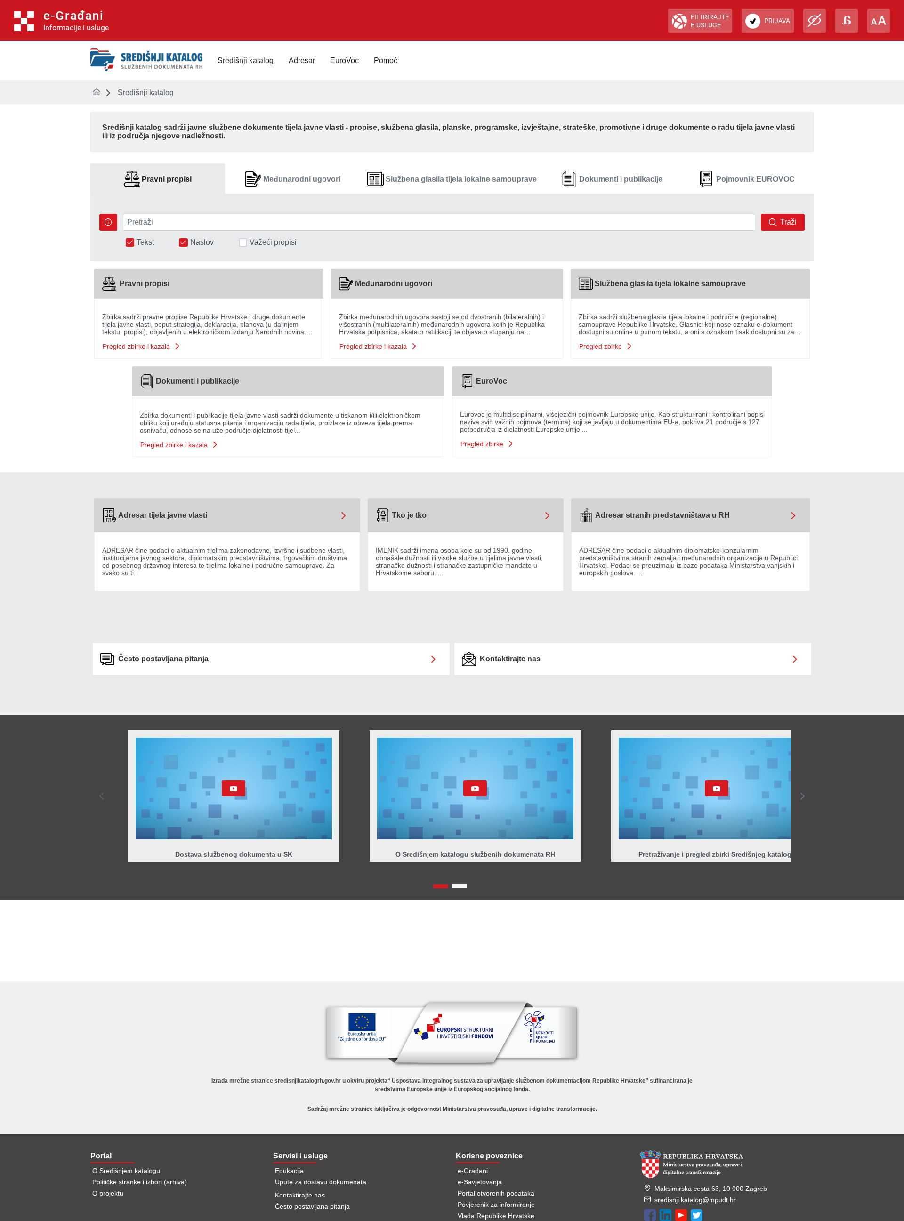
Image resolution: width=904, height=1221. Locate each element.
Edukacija (289, 1170)
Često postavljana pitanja (312, 1206)
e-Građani (473, 1170)
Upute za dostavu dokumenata (320, 1182)
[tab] (157, 179)
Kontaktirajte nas (300, 1195)
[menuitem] (245, 60)
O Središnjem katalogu (126, 1170)
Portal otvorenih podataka (496, 1193)
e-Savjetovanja (480, 1182)
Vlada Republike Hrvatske (496, 1216)
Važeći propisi (273, 242)
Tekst (145, 242)
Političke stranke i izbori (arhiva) (139, 1182)
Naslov (202, 242)
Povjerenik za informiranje (496, 1204)
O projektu (107, 1193)
